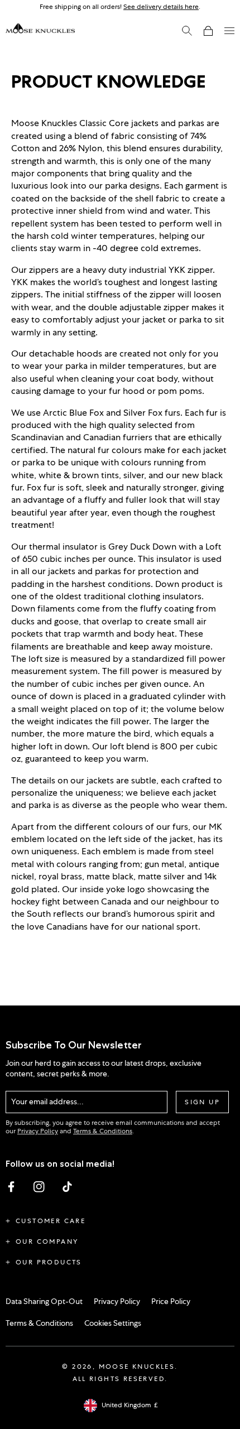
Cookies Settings (112, 1323)
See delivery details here (161, 6)
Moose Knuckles (137, 1366)
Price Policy (170, 1301)
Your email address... (47, 1101)
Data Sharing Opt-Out (44, 1301)
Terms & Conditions (102, 1131)
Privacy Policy (37, 1131)
